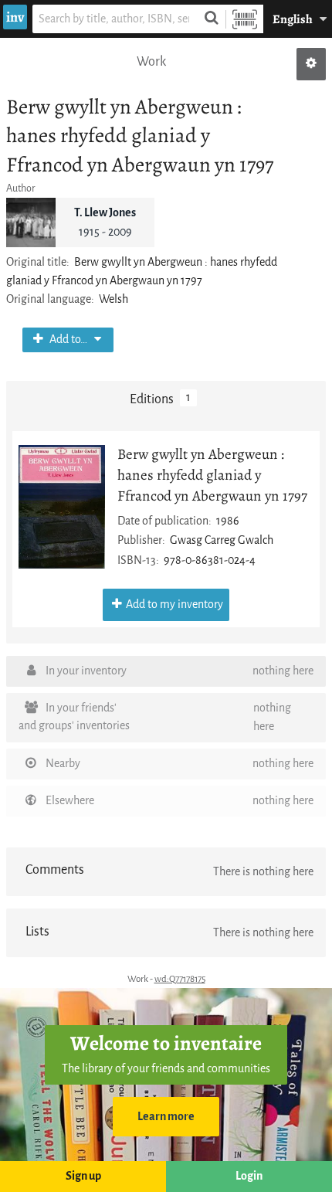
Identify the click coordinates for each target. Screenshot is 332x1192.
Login (249, 1176)
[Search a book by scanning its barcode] (244, 19)
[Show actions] (311, 64)
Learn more (166, 1116)
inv (15, 17)
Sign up (83, 1176)
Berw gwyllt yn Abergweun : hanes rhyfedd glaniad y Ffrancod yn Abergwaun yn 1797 (212, 474)
